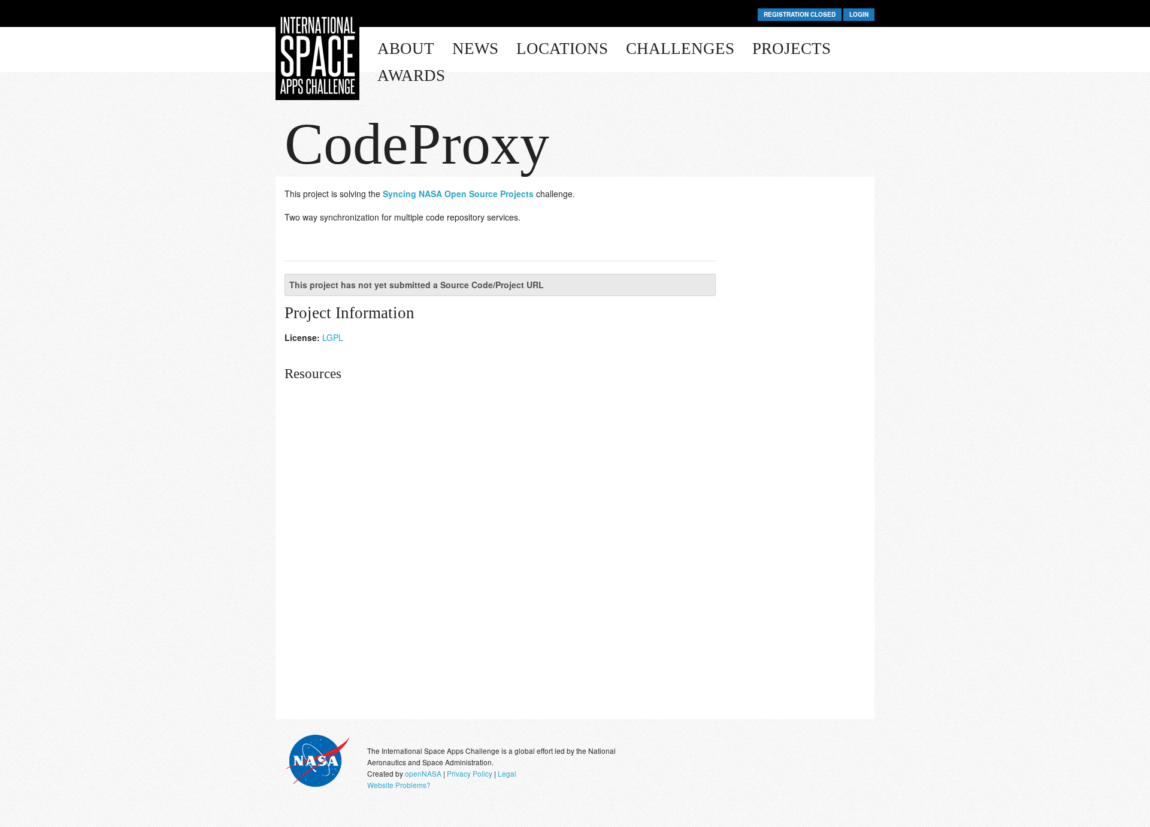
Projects (791, 49)
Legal (507, 773)
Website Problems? (399, 785)
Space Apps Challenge (317, 55)
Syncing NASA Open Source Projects (458, 194)
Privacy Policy (469, 773)
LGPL (332, 337)
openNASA (423, 773)
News (475, 49)
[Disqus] (575, 566)
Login (858, 14)
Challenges (680, 49)
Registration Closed (800, 14)
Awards (411, 75)
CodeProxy (417, 143)
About (405, 49)
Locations (562, 49)
